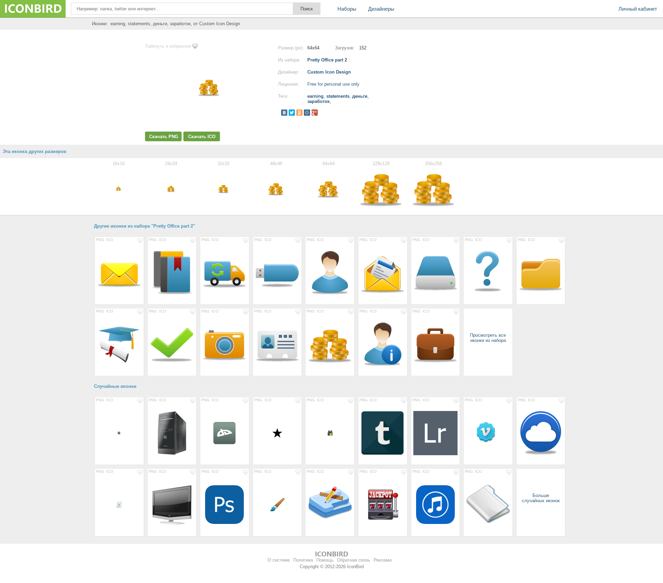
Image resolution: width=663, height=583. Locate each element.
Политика (303, 560)
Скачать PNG (163, 136)
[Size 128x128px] (119, 272)
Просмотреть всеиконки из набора (488, 338)
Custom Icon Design (329, 72)
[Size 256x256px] (172, 433)
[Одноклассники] (299, 112)
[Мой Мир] (307, 112)
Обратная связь (353, 560)
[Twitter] (292, 112)
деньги (359, 96)
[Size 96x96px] (382, 504)
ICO (109, 240)
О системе (279, 560)
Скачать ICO (201, 136)
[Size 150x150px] (382, 433)
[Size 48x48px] (277, 504)
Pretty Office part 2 (327, 60)
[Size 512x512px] (435, 433)
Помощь (325, 560)
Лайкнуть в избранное (168, 46)
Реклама (383, 560)
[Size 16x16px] (119, 433)
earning (315, 96)
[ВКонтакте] (284, 112)
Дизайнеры (381, 9)
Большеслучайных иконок (541, 498)
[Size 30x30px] (277, 433)
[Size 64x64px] (224, 433)
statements (337, 96)
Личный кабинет (637, 9)
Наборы (346, 9)
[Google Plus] (314, 112)
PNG (100, 240)
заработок (318, 101)
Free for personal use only (333, 84)
